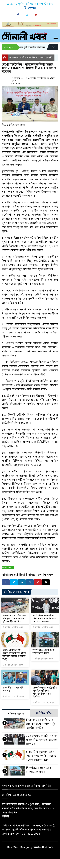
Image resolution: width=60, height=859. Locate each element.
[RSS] (36, 14)
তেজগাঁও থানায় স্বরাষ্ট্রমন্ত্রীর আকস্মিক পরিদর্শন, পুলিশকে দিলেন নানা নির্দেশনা (45, 692)
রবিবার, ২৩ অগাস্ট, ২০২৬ (13, 627)
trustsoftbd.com (43, 847)
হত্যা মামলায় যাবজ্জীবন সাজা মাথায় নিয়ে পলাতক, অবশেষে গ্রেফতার (44, 618)
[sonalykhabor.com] (24, 35)
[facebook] (18, 14)
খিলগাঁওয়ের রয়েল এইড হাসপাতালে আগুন (43, 652)
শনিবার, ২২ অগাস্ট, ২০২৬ (14, 696)
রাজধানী (48, 57)
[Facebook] (6, 582)
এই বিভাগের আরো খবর (16, 592)
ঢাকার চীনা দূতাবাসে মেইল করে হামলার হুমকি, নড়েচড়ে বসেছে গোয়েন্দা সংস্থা (14, 655)
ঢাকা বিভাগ (32, 57)
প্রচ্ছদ (41, 57)
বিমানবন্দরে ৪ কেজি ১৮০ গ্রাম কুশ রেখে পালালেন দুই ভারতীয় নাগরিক (14, 618)
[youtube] (27, 14)
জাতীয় (23, 57)
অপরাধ (15, 57)
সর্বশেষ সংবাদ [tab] (16, 714)
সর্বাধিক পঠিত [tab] (44, 713)
